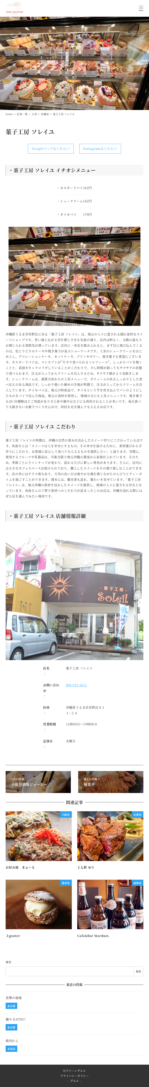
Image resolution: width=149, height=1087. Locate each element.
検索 (8, 962)
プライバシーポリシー (74, 1076)
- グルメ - (74, 1081)
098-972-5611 (76, 685)
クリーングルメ (76, 1071)
